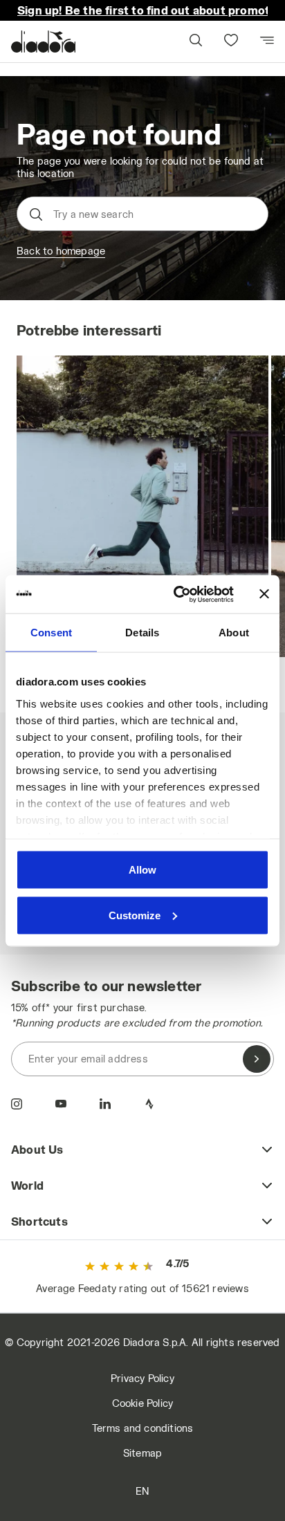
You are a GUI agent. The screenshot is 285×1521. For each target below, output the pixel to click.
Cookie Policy (143, 1403)
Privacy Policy (142, 1378)
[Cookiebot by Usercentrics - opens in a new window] (176, 594)
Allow (142, 870)
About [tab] (234, 632)
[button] (195, 41)
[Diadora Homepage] (43, 41)
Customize (134, 915)
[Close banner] (264, 594)
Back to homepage (61, 251)
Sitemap (142, 1453)
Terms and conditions (143, 1428)
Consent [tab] (51, 632)
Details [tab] (142, 632)
